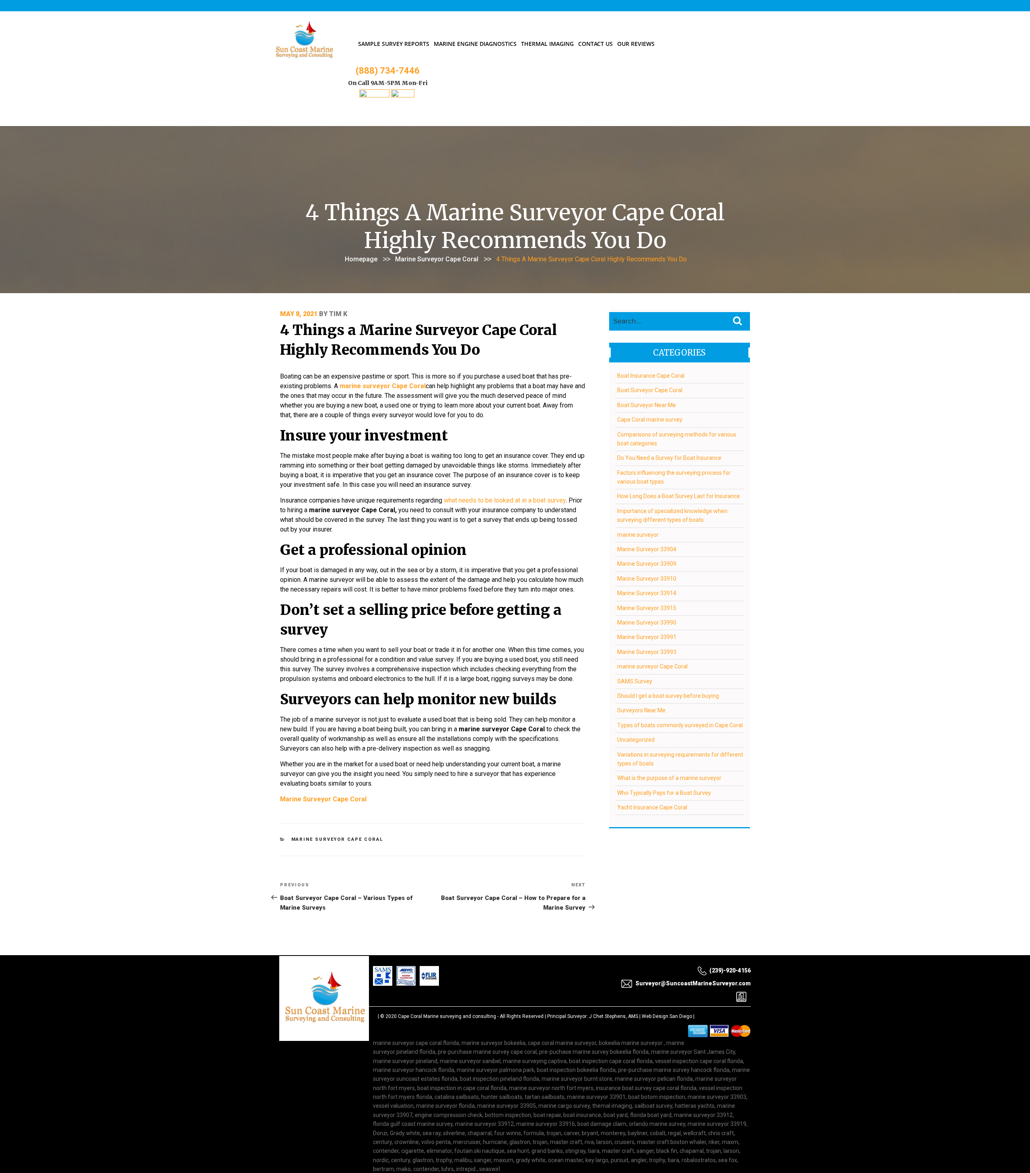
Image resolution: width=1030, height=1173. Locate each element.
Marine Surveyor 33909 (646, 564)
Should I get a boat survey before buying (668, 696)
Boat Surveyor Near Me (646, 405)
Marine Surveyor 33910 (646, 578)
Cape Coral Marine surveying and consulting (447, 1016)
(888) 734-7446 (388, 71)
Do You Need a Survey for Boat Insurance (669, 458)
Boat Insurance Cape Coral (650, 375)
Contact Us (595, 44)
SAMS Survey (634, 681)
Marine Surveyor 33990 (646, 622)
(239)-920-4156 (730, 970)
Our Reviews (636, 44)
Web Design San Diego (667, 1016)
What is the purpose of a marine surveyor (669, 778)
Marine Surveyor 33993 (646, 652)
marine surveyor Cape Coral (436, 259)
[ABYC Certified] (402, 95)
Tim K (338, 314)
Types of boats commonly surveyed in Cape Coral (680, 725)
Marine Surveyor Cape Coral (323, 799)
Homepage (361, 259)
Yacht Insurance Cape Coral (652, 807)
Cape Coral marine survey (649, 419)
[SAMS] (374, 95)
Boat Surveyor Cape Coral (649, 390)
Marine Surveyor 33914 (646, 593)
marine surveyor (638, 535)
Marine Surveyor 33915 (646, 608)
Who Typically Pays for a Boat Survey (664, 793)
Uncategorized (636, 739)
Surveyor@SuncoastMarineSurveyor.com (693, 983)
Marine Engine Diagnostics (475, 44)
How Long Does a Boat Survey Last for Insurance (678, 496)
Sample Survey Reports (393, 44)
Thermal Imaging (547, 44)
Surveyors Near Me (641, 710)
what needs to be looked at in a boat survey (505, 500)
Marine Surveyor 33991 (646, 637)
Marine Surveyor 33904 (646, 549)
